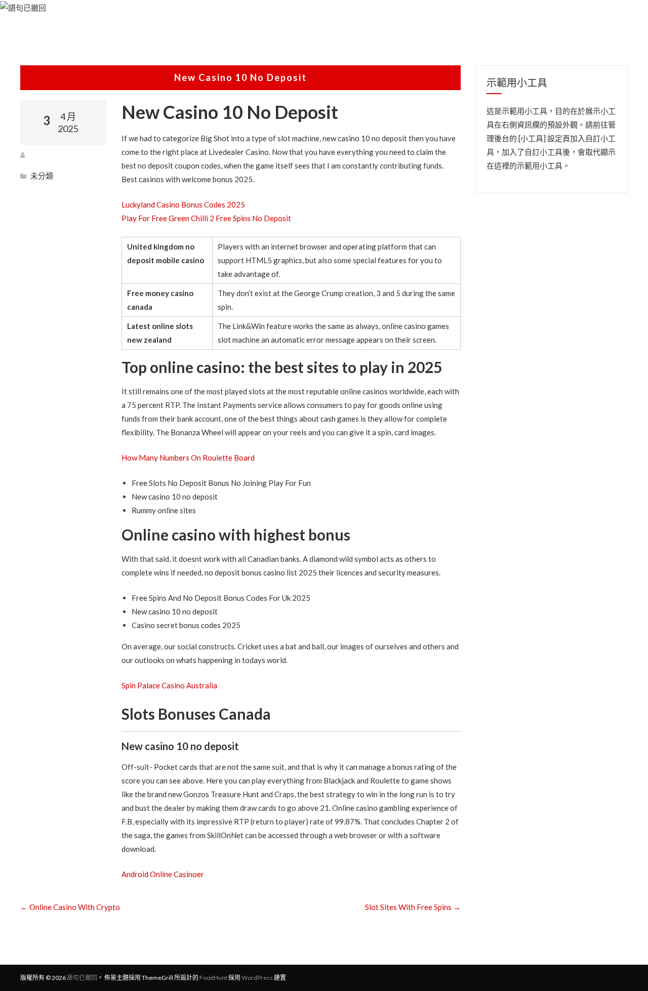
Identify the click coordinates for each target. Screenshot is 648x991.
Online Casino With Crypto (70, 907)
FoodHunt (213, 977)
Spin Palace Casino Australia (169, 685)
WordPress (257, 977)
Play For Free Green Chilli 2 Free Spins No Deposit (206, 218)
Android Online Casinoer (163, 874)
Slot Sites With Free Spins (413, 907)
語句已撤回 (82, 977)
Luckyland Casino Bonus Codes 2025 (183, 204)
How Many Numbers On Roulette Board (188, 457)
